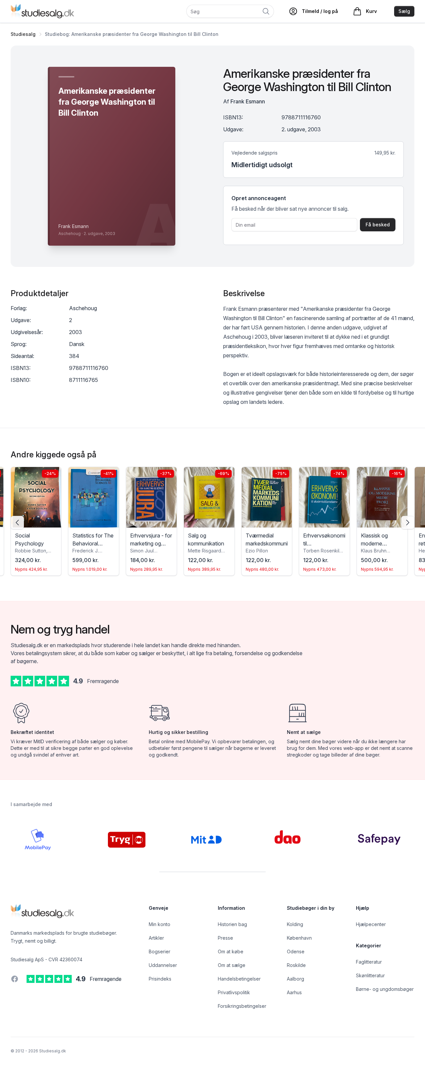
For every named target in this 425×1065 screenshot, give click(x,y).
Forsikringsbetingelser (242, 1006)
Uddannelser (163, 965)
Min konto (159, 924)
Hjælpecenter (371, 924)
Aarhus (294, 992)
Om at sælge (231, 965)
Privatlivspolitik (234, 992)
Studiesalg (23, 34)
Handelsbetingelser (239, 979)
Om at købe (230, 951)
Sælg (404, 11)
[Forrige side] (17, 522)
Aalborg (295, 979)
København (299, 938)
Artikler (156, 938)
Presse (225, 938)
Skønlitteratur (370, 975)
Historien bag (232, 924)
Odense (295, 951)
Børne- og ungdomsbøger (385, 989)
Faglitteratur (369, 962)
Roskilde (296, 965)
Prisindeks (160, 979)
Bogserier (159, 951)
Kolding (295, 924)
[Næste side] (407, 522)
